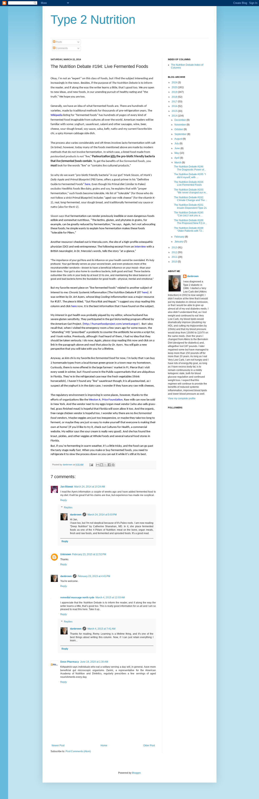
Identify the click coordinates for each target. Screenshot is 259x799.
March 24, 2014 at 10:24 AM (89, 486)
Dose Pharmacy (69, 661)
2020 (175, 87)
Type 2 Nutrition (93, 19)
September (180, 134)
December (180, 120)
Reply (63, 500)
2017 (175, 101)
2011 (175, 257)
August (178, 138)
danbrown (75, 514)
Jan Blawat (66, 486)
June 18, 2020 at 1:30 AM (94, 661)
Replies (68, 507)
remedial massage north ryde (77, 597)
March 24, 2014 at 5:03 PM (102, 514)
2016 (175, 106)
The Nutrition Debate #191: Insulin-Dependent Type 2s (190, 206)
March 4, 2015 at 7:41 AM (101, 628)
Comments (61, 48)
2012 (175, 252)
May (177, 153)
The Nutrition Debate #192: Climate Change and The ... (190, 199)
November (180, 124)
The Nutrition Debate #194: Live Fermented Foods (189, 183)
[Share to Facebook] (109, 465)
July (176, 143)
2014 (175, 115)
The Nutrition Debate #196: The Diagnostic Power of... (190, 168)
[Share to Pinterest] (113, 465)
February (179, 236)
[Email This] (98, 465)
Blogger (136, 772)
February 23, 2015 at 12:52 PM (89, 554)
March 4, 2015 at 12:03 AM (110, 597)
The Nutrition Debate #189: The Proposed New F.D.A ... (190, 222)
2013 (175, 247)
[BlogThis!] (102, 465)
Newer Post (58, 745)
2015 (175, 111)
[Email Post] (91, 464)
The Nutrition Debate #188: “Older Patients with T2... (189, 229)
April (177, 157)
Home (104, 745)
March (178, 162)
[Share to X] (105, 465)
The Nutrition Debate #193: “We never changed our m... (190, 191)
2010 (175, 261)
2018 (175, 96)
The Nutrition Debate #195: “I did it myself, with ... (190, 176)
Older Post (149, 745)
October (179, 129)
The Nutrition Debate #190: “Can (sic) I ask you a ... (189, 214)
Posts (58, 42)
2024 (175, 82)
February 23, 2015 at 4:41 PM (94, 576)
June (177, 148)
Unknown (65, 554)
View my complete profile (181, 398)
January (179, 241)
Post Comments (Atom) (78, 751)
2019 (175, 92)
